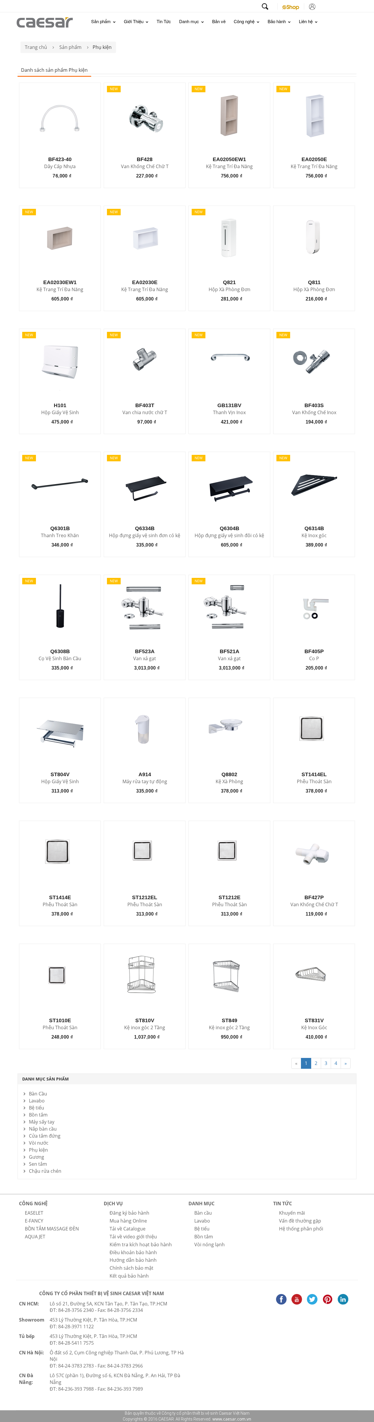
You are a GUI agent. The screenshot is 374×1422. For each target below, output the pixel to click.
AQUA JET (35, 1236)
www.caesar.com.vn (231, 1419)
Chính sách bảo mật (131, 1268)
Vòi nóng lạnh (209, 1244)
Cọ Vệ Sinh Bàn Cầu (60, 659)
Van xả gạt (144, 659)
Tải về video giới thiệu (133, 1236)
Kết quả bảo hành (129, 1276)
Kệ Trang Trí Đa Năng (229, 167)
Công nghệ (245, 21)
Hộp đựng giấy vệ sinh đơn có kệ (144, 536)
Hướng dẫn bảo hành (133, 1260)
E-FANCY (34, 1221)
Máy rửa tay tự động (144, 782)
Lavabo (37, 1100)
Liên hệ (306, 21)
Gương (36, 1157)
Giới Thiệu (134, 21)
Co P (314, 659)
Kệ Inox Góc (314, 1028)
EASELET (34, 1213)
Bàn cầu (203, 1213)
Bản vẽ (219, 21)
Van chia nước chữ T (144, 413)
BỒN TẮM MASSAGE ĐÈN (52, 1228)
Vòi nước (39, 1143)
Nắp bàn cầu (43, 1129)
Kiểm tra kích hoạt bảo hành (141, 1244)
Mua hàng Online (128, 1221)
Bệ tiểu (36, 1108)
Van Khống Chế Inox (314, 413)
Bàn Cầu (38, 1093)
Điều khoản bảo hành (133, 1252)
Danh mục (189, 21)
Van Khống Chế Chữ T (145, 167)
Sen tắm (38, 1164)
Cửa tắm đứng (44, 1136)
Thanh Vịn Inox (229, 413)
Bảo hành (277, 21)
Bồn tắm (38, 1115)
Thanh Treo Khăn (60, 536)
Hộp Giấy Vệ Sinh (60, 413)
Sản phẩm (101, 21)
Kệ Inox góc (314, 536)
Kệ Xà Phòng (229, 782)
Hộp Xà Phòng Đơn (229, 290)
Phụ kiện (38, 1150)
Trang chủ (36, 47)
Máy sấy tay (41, 1122)
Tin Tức (164, 21)
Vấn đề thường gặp (300, 1221)
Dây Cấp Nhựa (60, 167)
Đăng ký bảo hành (129, 1213)
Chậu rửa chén (45, 1171)
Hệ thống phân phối (301, 1228)
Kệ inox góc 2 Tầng (144, 1028)
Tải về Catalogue (128, 1228)
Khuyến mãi (292, 1213)
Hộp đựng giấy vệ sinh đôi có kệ (229, 536)
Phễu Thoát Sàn (314, 782)
